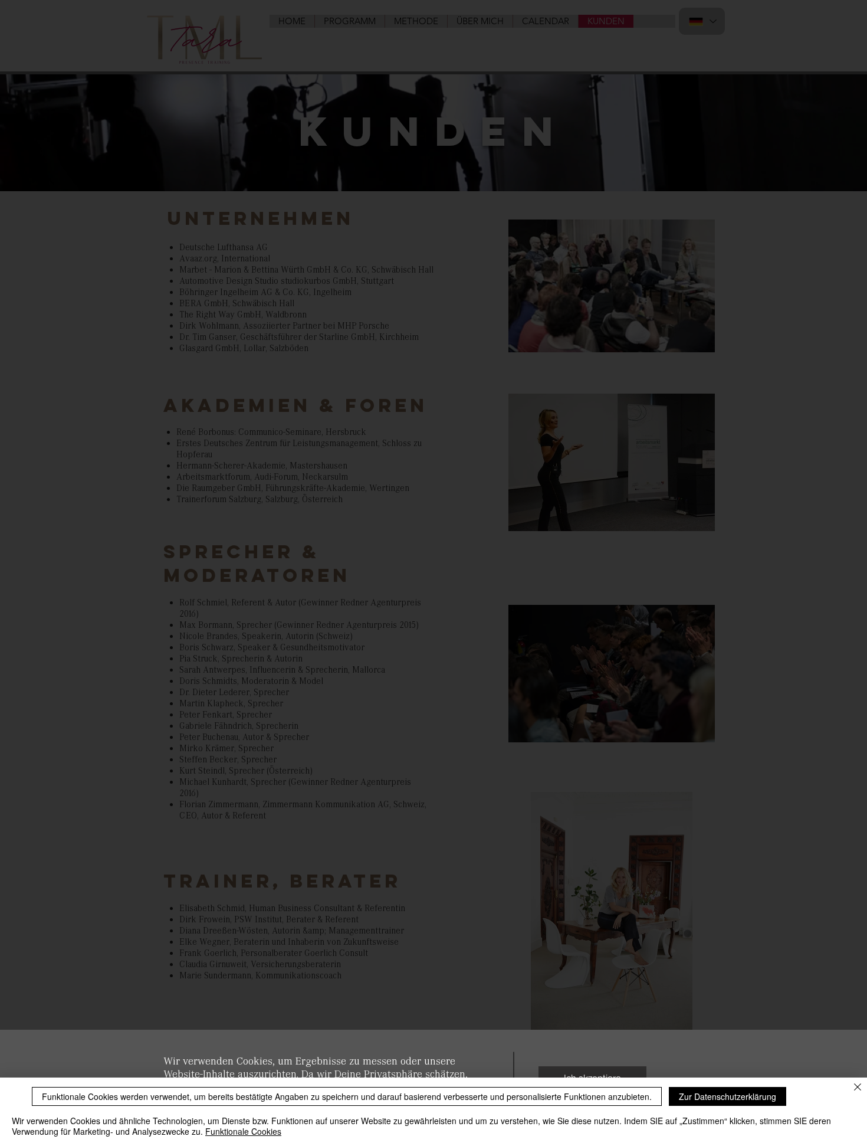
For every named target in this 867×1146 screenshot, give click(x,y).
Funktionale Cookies (243, 1131)
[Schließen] (857, 1088)
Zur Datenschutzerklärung (727, 1096)
